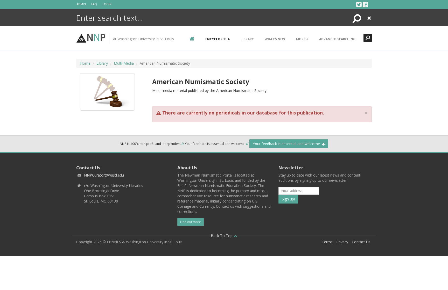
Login (106, 4)
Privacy (342, 241)
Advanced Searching (337, 39)
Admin (81, 4)
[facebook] (365, 4)
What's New (275, 39)
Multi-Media (124, 63)
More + (302, 39)
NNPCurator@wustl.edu (104, 175)
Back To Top (222, 235)
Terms (327, 241)
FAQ (94, 4)
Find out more (190, 222)
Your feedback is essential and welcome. (287, 143)
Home (85, 63)
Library (247, 39)
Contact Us (361, 241)
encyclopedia (217, 39)
